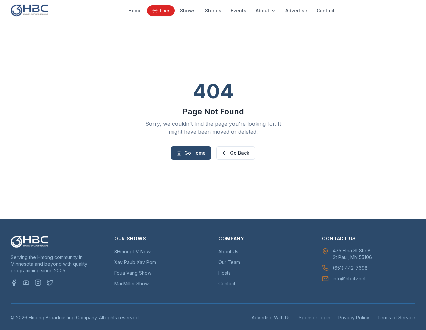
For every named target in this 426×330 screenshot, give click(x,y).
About (262, 10)
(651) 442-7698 (350, 268)
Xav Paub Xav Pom (135, 262)
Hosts (224, 273)
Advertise (296, 10)
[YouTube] (26, 282)
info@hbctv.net (349, 278)
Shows (188, 10)
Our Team (229, 262)
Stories (213, 10)
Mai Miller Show (131, 283)
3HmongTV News (133, 251)
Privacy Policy (353, 317)
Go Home (195, 153)
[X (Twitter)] (50, 282)
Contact (326, 10)
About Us (228, 251)
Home (135, 10)
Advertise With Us (271, 317)
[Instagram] (38, 282)
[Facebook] (14, 282)
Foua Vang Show (132, 273)
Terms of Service (396, 317)
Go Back (239, 153)
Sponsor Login (314, 317)
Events (238, 10)
